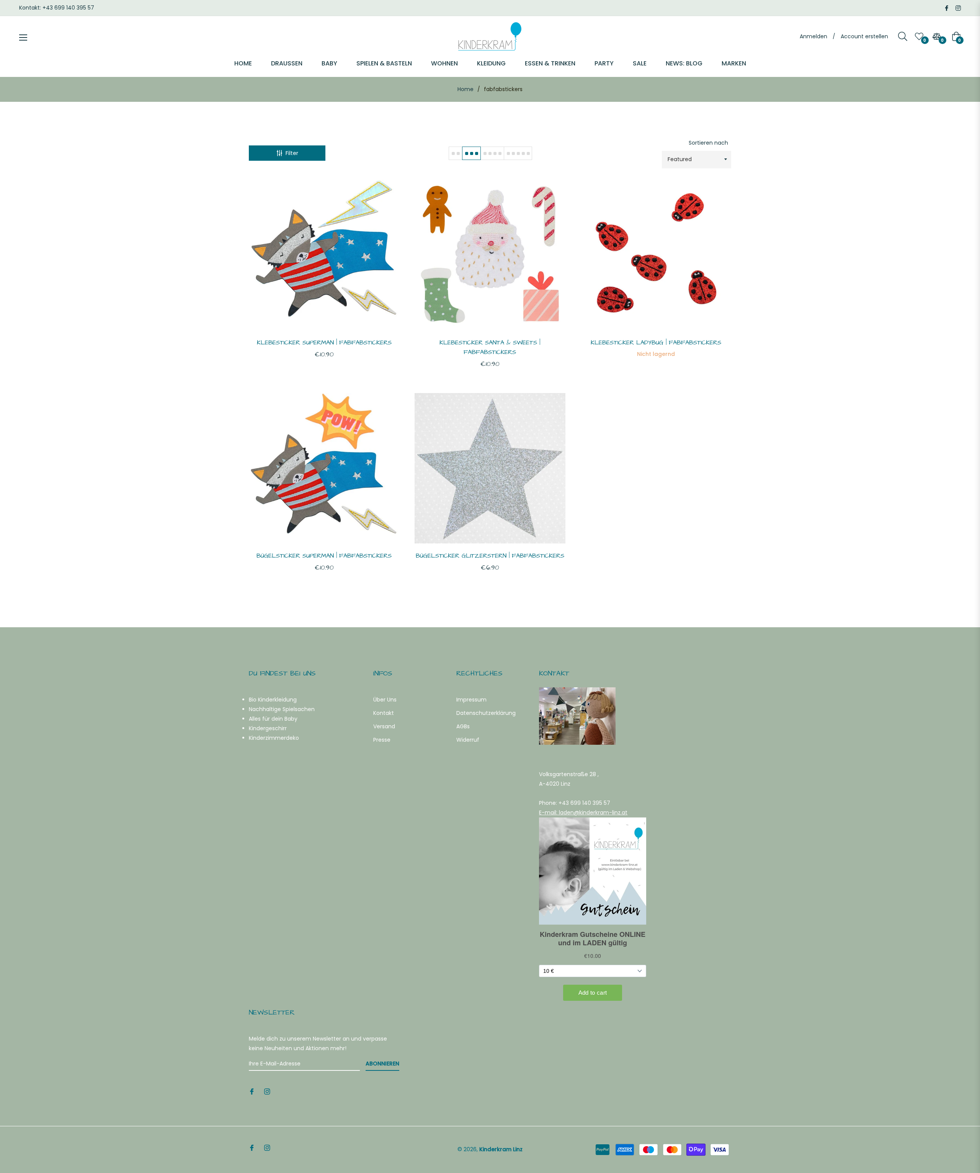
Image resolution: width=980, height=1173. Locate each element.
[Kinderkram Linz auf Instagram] (958, 7)
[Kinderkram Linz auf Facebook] (946, 7)
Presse (381, 740)
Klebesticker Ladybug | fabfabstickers (656, 342)
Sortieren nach (708, 143)
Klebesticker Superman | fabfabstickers (324, 342)
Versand (384, 726)
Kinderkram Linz (501, 1149)
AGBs (463, 726)
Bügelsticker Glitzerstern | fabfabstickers (490, 555)
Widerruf (467, 740)
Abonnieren (382, 1063)
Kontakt (383, 713)
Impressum (471, 699)
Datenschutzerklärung (486, 713)
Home (465, 89)
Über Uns (385, 699)
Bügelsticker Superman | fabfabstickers (324, 555)
